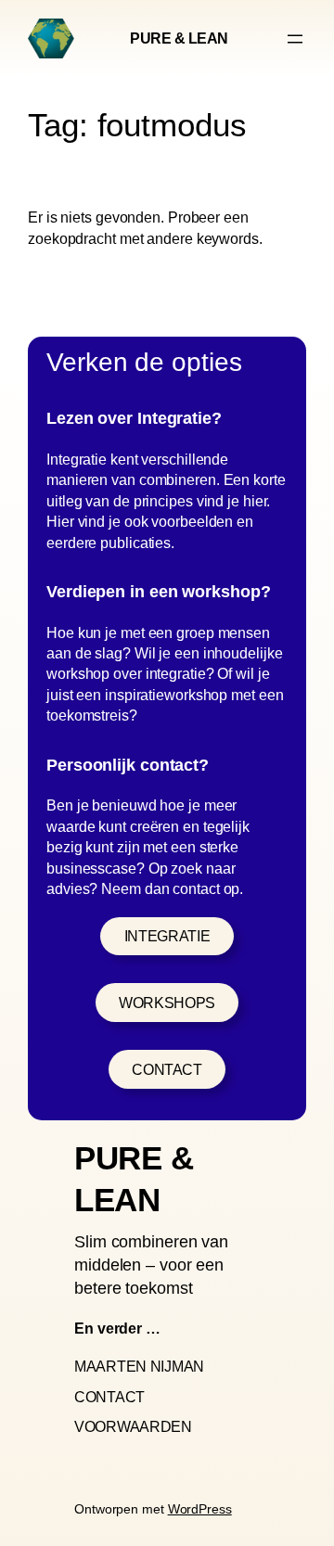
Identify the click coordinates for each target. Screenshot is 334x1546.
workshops (167, 1002)
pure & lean (179, 38)
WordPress (200, 1508)
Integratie (167, 935)
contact (166, 1069)
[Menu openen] (295, 39)
